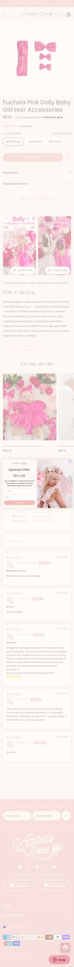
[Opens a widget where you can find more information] (59, 960)
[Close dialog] (69, 461)
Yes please (19, 503)
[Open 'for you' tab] (65, 947)
